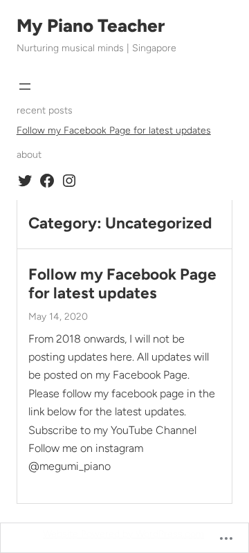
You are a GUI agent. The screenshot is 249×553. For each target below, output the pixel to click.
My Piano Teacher (91, 26)
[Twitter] (25, 180)
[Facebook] (47, 180)
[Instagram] (69, 180)
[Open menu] (25, 86)
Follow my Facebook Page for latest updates (114, 130)
